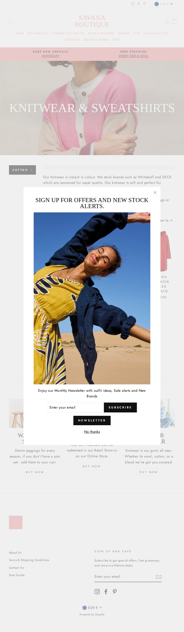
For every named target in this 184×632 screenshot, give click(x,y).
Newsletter (92, 420)
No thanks (92, 431)
